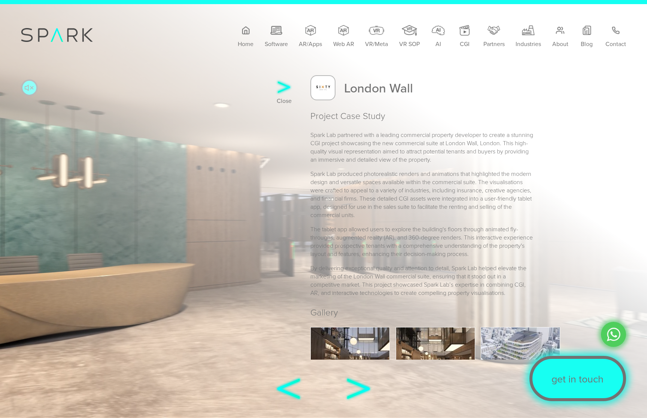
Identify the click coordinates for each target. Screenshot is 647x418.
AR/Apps (310, 44)
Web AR (343, 44)
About (560, 44)
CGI (465, 44)
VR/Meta (376, 44)
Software (276, 44)
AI (438, 44)
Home (245, 44)
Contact (615, 44)
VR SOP (409, 44)
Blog (587, 44)
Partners (494, 44)
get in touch (578, 379)
